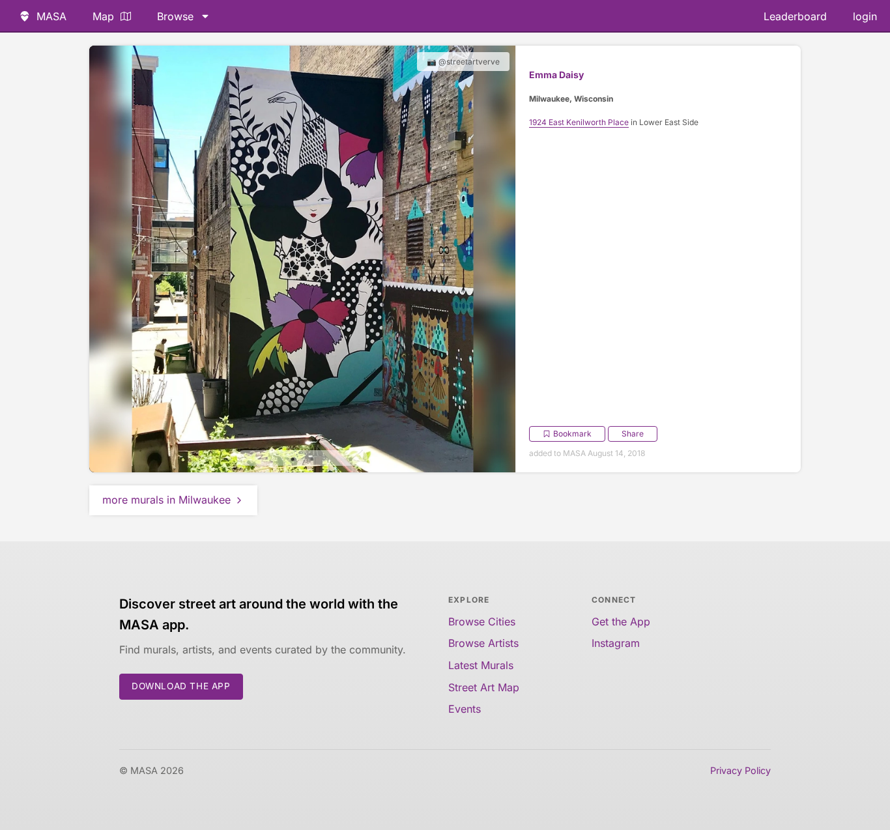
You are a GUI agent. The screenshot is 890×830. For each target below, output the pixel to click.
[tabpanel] (302, 259)
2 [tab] (312, 459)
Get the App (621, 621)
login (865, 16)
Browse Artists (483, 643)
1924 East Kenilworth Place (579, 122)
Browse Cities (481, 621)
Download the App (181, 686)
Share (633, 433)
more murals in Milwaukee (166, 499)
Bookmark (572, 433)
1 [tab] (292, 459)
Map (103, 16)
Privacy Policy (740, 770)
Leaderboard (795, 16)
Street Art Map (483, 687)
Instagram (616, 643)
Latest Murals (480, 665)
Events (464, 708)
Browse (175, 16)
